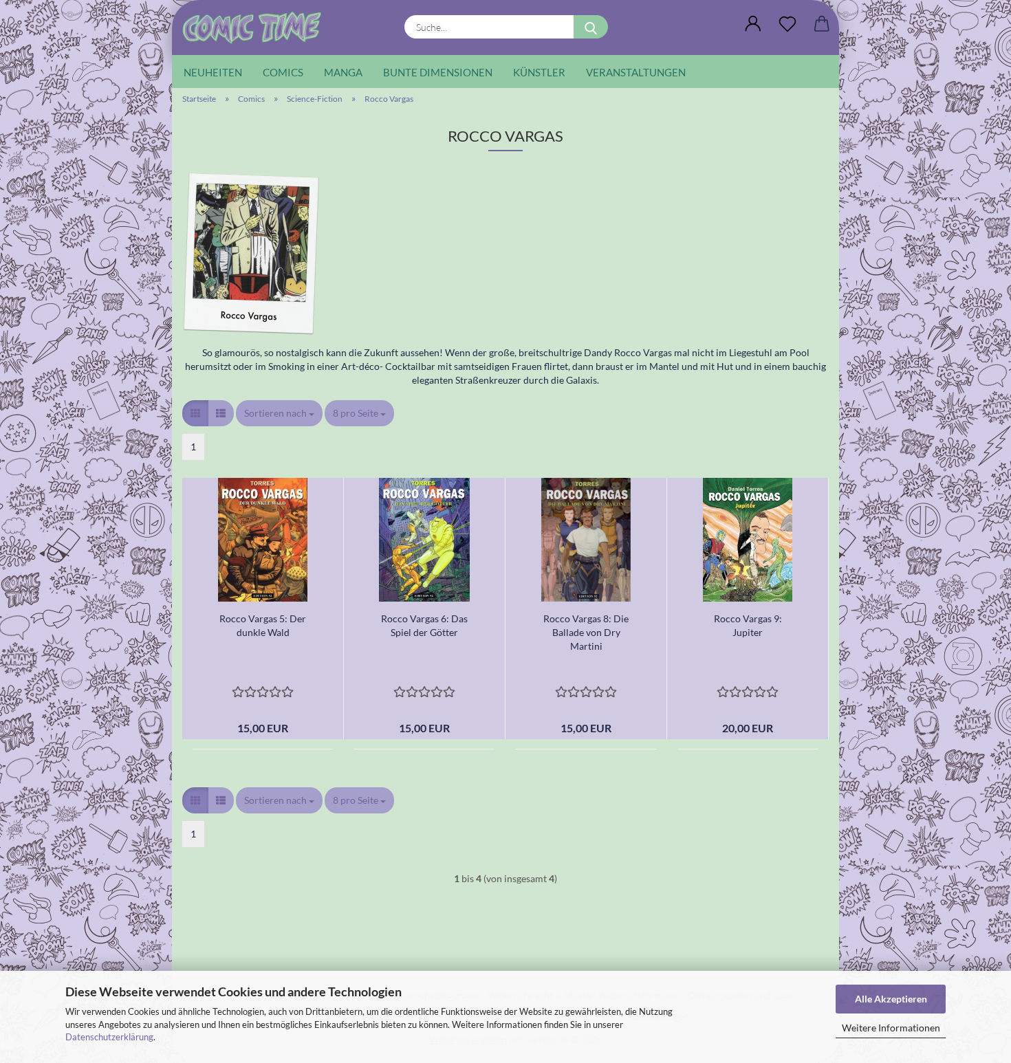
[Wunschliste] (787, 24)
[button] (753, 24)
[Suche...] (591, 27)
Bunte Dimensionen (437, 72)
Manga (343, 72)
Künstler (539, 72)
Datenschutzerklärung (109, 1036)
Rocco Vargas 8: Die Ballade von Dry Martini (586, 632)
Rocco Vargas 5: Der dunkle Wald (262, 625)
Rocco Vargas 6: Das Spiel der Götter (424, 625)
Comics (283, 72)
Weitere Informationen (891, 1027)
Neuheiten (213, 72)
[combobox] (279, 413)
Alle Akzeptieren (891, 999)
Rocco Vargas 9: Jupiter (748, 625)
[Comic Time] (256, 27)
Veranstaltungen (636, 72)
